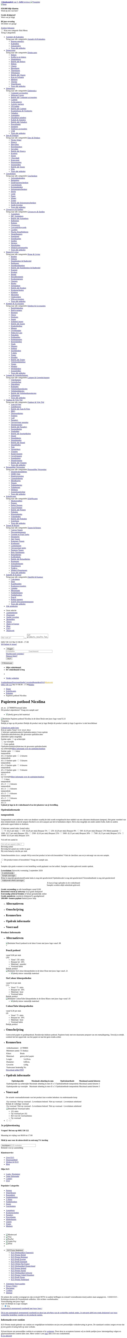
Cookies (9, 1290)
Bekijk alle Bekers (18, 62)
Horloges (14, 317)
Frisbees (14, 416)
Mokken (14, 79)
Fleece (13, 315)
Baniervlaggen (16, 454)
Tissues (14, 483)
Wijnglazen (15, 73)
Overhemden (16, 330)
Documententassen (18, 532)
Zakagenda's (16, 46)
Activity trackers (17, 104)
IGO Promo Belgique (19, 1257)
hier (46, 1334)
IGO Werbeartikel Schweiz (21, 1273)
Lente (13, 194)
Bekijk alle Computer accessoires (24, 97)
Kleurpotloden (16, 514)
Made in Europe (12, 624)
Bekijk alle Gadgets (18, 109)
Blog (8, 626)
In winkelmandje (8, 873)
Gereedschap (16, 382)
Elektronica (10, 88)
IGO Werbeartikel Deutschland (23, 1266)
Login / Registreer (13, 1174)
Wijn (13, 169)
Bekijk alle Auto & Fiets (20, 409)
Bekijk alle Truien (18, 360)
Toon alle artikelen (18, 48)
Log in (9, 658)
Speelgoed (15, 236)
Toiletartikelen (16, 485)
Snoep (13, 156)
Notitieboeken (16, 595)
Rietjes (13, 283)
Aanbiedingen (11, 613)
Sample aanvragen (8, 876)
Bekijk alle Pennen (18, 510)
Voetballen (15, 431)
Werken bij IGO (12, 1162)
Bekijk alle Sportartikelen (21, 434)
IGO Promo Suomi (18, 1271)
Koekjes (14, 153)
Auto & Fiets (16, 404)
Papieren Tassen (17, 550)
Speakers (14, 127)
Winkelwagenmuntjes (19, 248)
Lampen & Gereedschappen (17, 375)
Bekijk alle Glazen (18, 75)
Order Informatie (12, 1176)
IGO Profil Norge (18, 1277)
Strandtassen (16, 566)
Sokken (14, 348)
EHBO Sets (15, 474)
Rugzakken (10, 1195)
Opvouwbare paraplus (19, 422)
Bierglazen (15, 68)
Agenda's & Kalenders (15, 37)
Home (8, 689)
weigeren (50, 1331)
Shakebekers (16, 59)
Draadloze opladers (18, 118)
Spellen (14, 241)
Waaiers (14, 366)
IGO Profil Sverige (18, 1259)
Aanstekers (15, 214)
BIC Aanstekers (17, 216)
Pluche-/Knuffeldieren (19, 232)
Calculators (15, 579)
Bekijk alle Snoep (18, 167)
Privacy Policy (11, 1286)
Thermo (14, 82)
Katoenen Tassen (17, 541)
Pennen (14, 503)
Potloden (14, 512)
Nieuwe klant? (11, 656)
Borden (14, 256)
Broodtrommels (17, 277)
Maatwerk (10, 631)
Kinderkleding (16, 326)
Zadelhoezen (16, 407)
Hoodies (14, 357)
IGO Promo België (18, 1255)
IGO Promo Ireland (18, 1268)
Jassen (13, 319)
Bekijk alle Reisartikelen (20, 559)
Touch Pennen (16, 508)
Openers (14, 281)
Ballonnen (15, 221)
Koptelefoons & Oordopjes (21, 111)
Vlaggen (14, 451)
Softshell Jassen (17, 321)
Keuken (14, 272)
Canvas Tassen (17, 530)
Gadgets (14, 100)
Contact (9, 1179)
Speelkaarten (16, 239)
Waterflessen (16, 84)
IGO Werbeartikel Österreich (22, 1253)
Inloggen (10, 649)
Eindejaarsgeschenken (19, 183)
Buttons (14, 223)
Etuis (13, 581)
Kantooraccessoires (18, 586)
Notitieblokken (17, 593)
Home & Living (12, 252)
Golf (13, 418)
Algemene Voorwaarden (15, 1284)
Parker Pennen (16, 505)
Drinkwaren (10, 50)
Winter (13, 198)
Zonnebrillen (16, 371)
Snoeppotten (16, 165)
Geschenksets (16, 185)
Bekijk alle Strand (18, 443)
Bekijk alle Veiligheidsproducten (23, 393)
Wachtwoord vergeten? (15, 654)
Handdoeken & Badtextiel (21, 261)
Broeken (14, 313)
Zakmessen (15, 395)
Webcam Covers (17, 95)
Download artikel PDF (15, 1070)
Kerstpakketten (17, 187)
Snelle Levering (12, 617)
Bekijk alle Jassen (18, 324)
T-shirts (14, 353)
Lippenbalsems (17, 478)
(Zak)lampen (16, 380)
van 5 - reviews (15, 2)
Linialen (14, 588)
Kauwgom (15, 160)
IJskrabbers (15, 384)
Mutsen (14, 328)
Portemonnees (16, 339)
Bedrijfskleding (17, 308)
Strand (13, 436)
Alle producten (12, 606)
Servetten (14, 149)
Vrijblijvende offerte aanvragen (13, 880)
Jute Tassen (15, 539)
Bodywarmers (16, 310)
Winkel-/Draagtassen (19, 570)
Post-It (13, 597)
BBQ (13, 411)
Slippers (14, 346)
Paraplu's (14, 420)
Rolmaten (14, 386)
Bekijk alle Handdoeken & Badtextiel (25, 268)
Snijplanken (15, 286)
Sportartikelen (16, 429)
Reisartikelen (16, 555)
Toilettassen (15, 487)
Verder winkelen (12, 678)
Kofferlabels (16, 557)
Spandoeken (16, 458)
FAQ (8, 628)
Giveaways (15, 225)
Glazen (13, 66)
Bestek (13, 274)
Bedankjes (15, 180)
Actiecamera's (16, 102)
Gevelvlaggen (16, 456)
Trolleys (14, 568)
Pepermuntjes (16, 162)
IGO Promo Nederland (15, 1250)
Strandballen (16, 445)
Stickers (14, 243)
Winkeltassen (11, 1219)
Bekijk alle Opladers (19, 122)
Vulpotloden (16, 516)
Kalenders (15, 44)
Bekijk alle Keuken (18, 288)
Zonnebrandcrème (18, 492)
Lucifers (14, 230)
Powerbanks (16, 124)
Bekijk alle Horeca (18, 151)
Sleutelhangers (16, 234)
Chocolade (15, 158)
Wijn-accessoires (17, 299)
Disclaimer (10, 1288)
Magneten (15, 295)
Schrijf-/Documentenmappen (22, 602)
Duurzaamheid (11, 1160)
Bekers (13, 55)
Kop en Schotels (17, 77)
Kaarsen (14, 270)
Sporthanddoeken (18, 265)
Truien (13, 355)
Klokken (14, 292)
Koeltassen (15, 543)
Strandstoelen (16, 440)
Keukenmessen (17, 279)
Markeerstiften (16, 501)
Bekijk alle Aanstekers (19, 218)
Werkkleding (16, 369)
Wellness (14, 490)
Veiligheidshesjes (17, 391)
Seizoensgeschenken (19, 189)
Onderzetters (16, 297)
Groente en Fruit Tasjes (20, 534)
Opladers (14, 113)
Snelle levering (17, 205)
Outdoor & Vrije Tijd (14, 400)
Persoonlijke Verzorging (15, 467)
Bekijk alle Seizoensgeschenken (23, 203)
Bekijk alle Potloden (19, 519)
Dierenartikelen (17, 413)
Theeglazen (15, 70)
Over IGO (10, 1157)
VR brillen (15, 106)
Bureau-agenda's (17, 41)
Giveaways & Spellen (14, 209)
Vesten (13, 364)
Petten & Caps (16, 333)
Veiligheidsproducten (19, 389)
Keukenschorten (17, 290)
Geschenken (11, 174)
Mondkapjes (16, 481)
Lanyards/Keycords (18, 227)
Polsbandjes (15, 337)
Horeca (14, 142)
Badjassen (15, 263)
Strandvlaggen (16, 460)
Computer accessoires (19, 93)
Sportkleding (16, 351)
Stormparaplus (16, 425)
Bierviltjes (15, 144)
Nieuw (9, 622)
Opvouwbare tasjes (18, 548)
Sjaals (13, 344)
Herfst (13, 192)
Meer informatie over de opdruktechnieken (28, 749)
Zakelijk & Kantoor (13, 575)
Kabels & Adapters (18, 120)
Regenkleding (16, 342)
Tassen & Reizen (12, 525)
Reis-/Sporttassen (17, 552)
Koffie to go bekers (18, 57)
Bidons (13, 64)
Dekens (14, 259)
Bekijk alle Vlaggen (19, 463)
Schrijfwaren (11, 496)
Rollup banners (17, 599)
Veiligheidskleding (18, 362)
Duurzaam (10, 615)
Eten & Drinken (12, 135)
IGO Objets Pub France (20, 1264)
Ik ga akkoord (6, 1336)
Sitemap (9, 1293)
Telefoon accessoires (19, 129)
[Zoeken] (25, 638)
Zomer (13, 200)
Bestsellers (10, 619)
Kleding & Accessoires (15, 304)
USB (13, 131)
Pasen (13, 196)
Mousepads (15, 590)
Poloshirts (15, 335)
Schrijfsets (15, 521)
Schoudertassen (17, 564)
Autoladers (15, 115)
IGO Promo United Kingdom (22, 1275)
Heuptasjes (15, 537)
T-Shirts (9, 1199)
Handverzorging (17, 476)
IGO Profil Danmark (19, 1262)
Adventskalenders (18, 178)
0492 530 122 (6, 685)
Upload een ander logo (10, 728)
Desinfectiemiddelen (19, 472)
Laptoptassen (16, 546)
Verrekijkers (15, 449)
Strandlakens (16, 438)
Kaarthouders (16, 584)
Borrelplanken (16, 147)
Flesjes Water (16, 140)
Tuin (13, 447)
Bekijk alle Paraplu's (19, 427)
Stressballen (15, 245)
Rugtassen (15, 561)
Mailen (31, 685)
